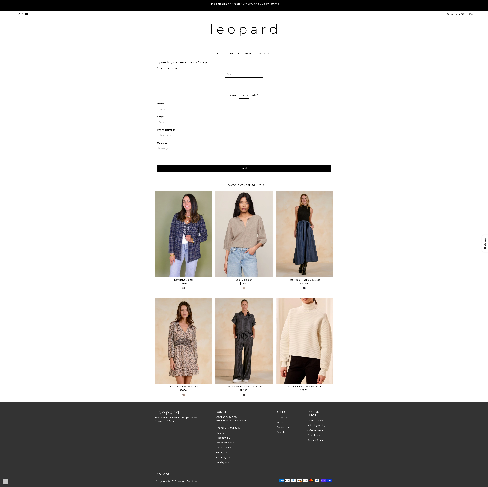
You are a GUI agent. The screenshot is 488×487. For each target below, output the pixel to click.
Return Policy (315, 420)
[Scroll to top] (482, 481)
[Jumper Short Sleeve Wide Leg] (244, 341)
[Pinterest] (22, 14)
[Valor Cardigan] (244, 234)
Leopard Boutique (187, 481)
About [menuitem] (248, 53)
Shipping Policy (316, 425)
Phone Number (166, 129)
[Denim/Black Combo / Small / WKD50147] (304, 288)
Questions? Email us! (167, 421)
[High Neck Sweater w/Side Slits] (304, 341)
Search (281, 432)
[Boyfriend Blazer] (183, 234)
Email (160, 116)
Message (162, 143)
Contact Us (283, 427)
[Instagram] (19, 14)
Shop (233, 53)
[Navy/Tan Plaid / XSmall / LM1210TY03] (183, 288)
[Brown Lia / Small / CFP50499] (183, 395)
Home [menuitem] (220, 53)
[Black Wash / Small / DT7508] (244, 395)
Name (160, 103)
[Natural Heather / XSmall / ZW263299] (244, 288)
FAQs (280, 422)
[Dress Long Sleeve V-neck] (183, 341)
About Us (282, 417)
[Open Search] (448, 14)
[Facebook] (16, 14)
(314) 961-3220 (232, 427)
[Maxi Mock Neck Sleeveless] (304, 234)
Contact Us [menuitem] (264, 53)
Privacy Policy (315, 440)
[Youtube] (26, 14)
